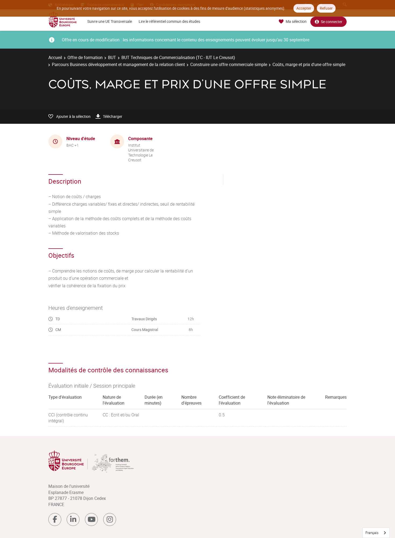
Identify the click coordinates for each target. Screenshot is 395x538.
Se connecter (331, 21)
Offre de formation (85, 57)
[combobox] (376, 533)
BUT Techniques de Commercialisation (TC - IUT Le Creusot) (178, 57)
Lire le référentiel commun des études (169, 21)
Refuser (326, 8)
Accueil (55, 57)
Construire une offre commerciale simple (228, 64)
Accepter (303, 8)
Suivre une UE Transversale (109, 21)
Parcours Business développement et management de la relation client (118, 64)
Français (372, 532)
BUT (112, 57)
